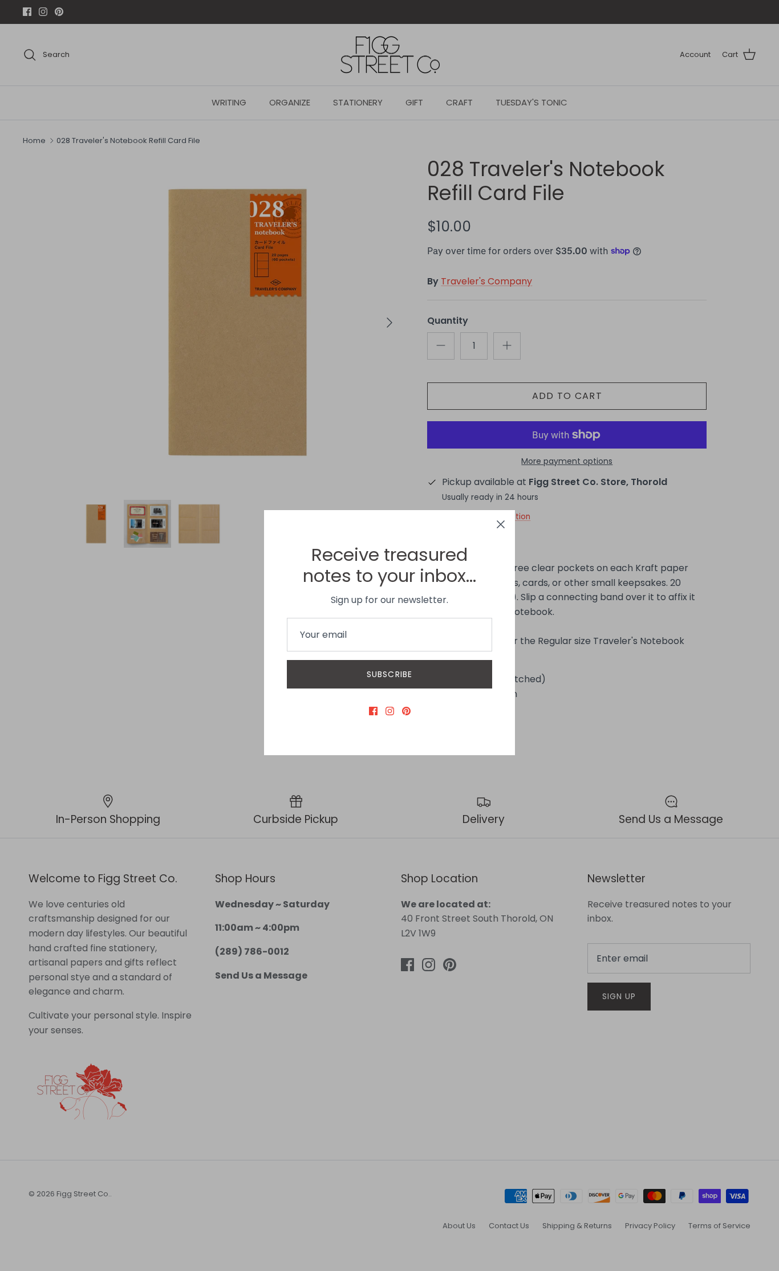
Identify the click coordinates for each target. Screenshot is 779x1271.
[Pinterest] (406, 711)
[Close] (500, 524)
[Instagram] (390, 711)
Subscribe (389, 674)
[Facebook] (373, 711)
